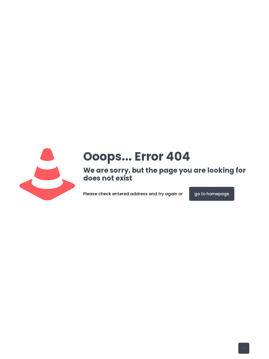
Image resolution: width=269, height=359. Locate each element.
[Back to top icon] (243, 348)
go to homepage (211, 194)
